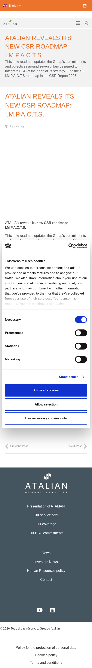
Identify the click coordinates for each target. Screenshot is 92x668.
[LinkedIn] (85, 6)
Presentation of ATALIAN (46, 506)
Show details (68, 377)
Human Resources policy (46, 570)
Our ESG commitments (46, 533)
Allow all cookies (46, 390)
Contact (46, 579)
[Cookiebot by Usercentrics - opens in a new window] (68, 246)
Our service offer (46, 515)
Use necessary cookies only (46, 418)
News (46, 553)
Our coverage (46, 524)
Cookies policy (46, 655)
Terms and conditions (46, 662)
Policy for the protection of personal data (46, 647)
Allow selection (46, 404)
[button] (12, 6)
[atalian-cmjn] (10, 23)
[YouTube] (39, 610)
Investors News (46, 562)
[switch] (81, 332)
